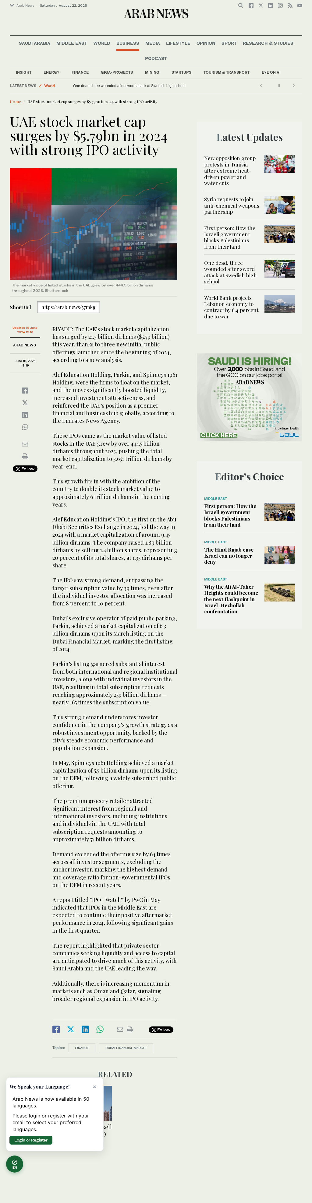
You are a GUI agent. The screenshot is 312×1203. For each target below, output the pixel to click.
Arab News (25, 5)
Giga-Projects (117, 72)
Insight (23, 72)
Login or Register (31, 1140)
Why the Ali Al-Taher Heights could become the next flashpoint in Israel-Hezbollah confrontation (231, 599)
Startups (181, 72)
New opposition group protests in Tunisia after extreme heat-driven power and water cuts (230, 170)
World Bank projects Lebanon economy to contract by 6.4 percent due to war (108, 86)
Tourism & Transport (227, 72)
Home (15, 101)
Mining (152, 72)
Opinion (206, 43)
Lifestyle (178, 43)
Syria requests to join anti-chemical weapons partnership (231, 205)
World (101, 43)
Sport (229, 43)
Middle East (71, 43)
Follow (27, 468)
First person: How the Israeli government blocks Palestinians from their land (229, 237)
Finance (80, 72)
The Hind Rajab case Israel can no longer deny (229, 555)
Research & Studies (268, 43)
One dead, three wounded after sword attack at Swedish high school (200, 86)
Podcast (156, 58)
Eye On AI (271, 72)
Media (152, 43)
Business (127, 43)
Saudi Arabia (34, 43)
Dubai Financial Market (126, 1048)
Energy (51, 72)
